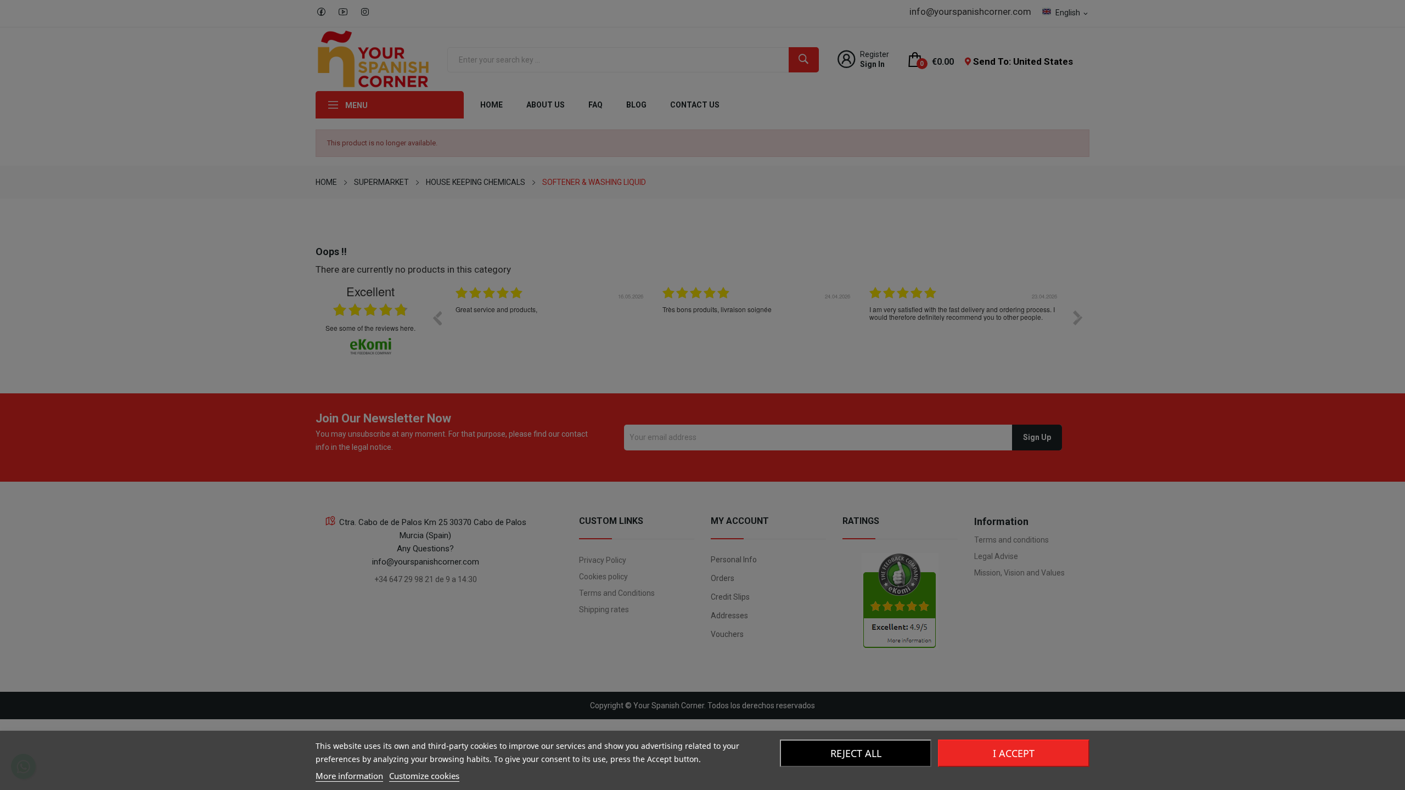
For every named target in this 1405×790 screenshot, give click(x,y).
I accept (1014, 753)
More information (349, 775)
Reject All (855, 753)
